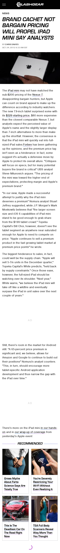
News (5, 14)
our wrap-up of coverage (30, 432)
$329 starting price (18, 115)
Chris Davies (11, 44)
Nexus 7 (37, 94)
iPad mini (13, 90)
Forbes (27, 144)
